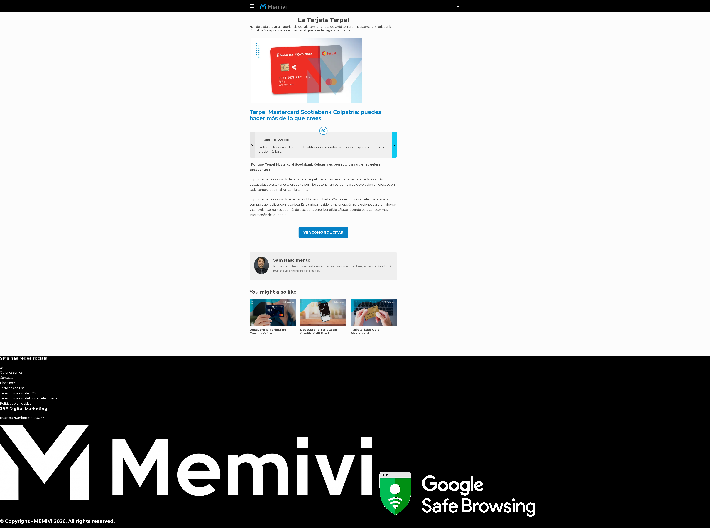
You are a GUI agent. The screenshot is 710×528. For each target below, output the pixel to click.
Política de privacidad (16, 403)
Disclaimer (7, 383)
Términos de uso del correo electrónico (29, 398)
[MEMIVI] (273, 7)
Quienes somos (11, 372)
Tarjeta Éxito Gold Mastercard (365, 331)
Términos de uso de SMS (18, 393)
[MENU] (252, 6)
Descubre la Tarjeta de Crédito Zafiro (268, 331)
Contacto (7, 377)
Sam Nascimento (291, 260)
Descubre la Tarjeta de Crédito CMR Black (318, 331)
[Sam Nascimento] (261, 273)
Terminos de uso (12, 388)
